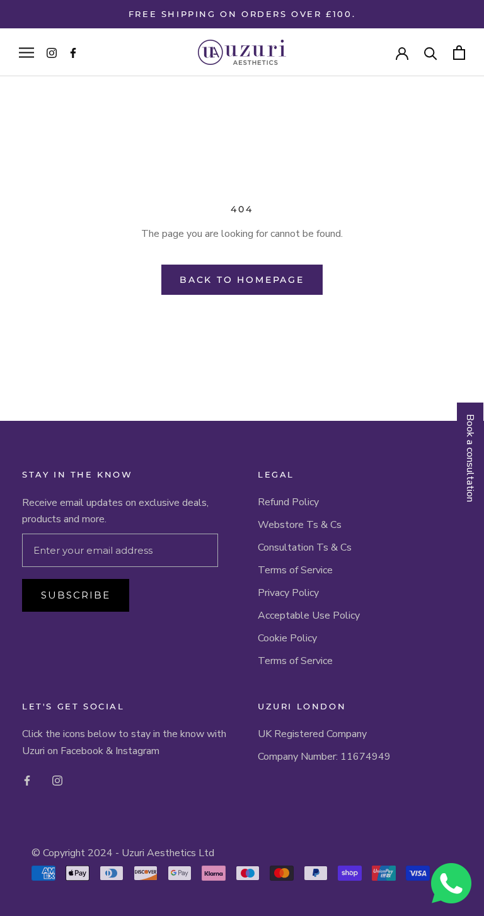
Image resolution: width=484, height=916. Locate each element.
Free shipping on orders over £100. (242, 14)
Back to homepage (242, 279)
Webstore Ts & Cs (300, 525)
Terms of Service (295, 570)
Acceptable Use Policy (309, 615)
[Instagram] (57, 780)
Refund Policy (288, 502)
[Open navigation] (26, 52)
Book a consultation (470, 458)
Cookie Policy (287, 638)
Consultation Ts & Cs (305, 547)
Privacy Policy (288, 593)
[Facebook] (27, 780)
